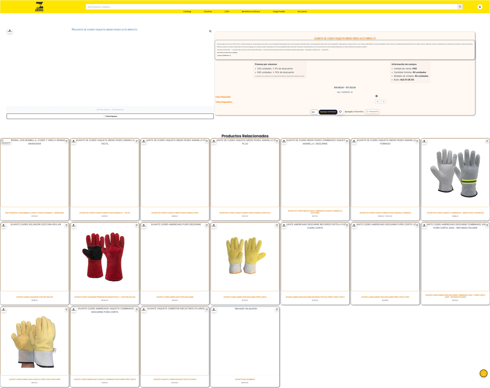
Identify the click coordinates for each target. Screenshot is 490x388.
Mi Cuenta (302, 11)
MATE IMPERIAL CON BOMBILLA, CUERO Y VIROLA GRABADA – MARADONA (34, 213)
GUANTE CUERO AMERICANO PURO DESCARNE (175, 297)
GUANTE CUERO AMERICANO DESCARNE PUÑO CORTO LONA (385, 297)
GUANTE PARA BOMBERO (245, 379)
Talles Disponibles (224, 102)
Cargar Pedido (279, 11)
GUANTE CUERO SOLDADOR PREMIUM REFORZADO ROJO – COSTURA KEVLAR (104, 297)
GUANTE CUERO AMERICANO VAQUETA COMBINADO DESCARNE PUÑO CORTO (105, 379)
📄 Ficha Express (110, 116)
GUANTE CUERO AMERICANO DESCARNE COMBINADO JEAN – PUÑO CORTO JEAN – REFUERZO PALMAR (455, 296)
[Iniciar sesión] (479, 6)
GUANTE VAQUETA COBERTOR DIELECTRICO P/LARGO (175, 379)
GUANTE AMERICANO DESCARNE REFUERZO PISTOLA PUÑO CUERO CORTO (315, 297)
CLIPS (227, 11)
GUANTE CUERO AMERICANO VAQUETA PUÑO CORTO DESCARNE (34, 379)
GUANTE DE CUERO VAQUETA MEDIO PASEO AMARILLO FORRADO (385, 213)
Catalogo (187, 11)
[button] (340, 111)
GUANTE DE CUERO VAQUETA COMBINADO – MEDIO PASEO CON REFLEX (455, 213)
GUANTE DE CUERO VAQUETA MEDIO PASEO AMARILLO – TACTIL (104, 213)
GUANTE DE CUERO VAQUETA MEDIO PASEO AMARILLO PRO (174, 213)
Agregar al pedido (328, 111)
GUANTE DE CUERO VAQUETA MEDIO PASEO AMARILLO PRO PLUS (245, 213)
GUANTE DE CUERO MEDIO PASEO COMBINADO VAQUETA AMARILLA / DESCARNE (315, 212)
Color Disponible (223, 97)
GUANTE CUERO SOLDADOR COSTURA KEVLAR (34, 297)
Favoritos (208, 11)
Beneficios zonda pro (251, 11)
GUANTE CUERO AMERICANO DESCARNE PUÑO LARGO (245, 297)
